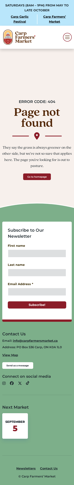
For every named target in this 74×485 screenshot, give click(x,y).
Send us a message (17, 365)
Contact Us (49, 468)
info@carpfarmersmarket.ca (35, 341)
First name (16, 246)
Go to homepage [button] (37, 176)
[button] (4, 383)
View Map (10, 355)
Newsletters (26, 468)
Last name (16, 265)
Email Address (20, 284)
